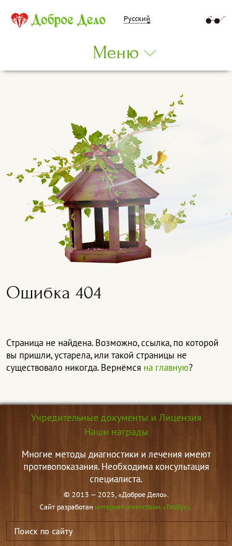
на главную (166, 367)
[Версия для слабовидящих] (215, 19)
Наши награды (116, 431)
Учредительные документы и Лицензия (116, 417)
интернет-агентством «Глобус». (143, 506)
